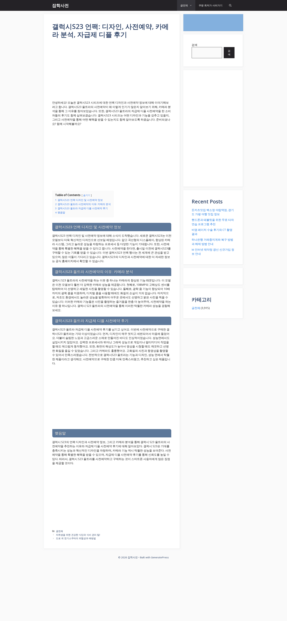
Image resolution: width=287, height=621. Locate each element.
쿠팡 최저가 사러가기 (210, 5)
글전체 (184, 5)
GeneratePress (160, 557)
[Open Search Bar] (230, 5)
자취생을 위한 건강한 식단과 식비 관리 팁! (78, 534)
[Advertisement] (111, 71)
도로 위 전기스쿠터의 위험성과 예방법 (76, 538)
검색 (194, 45)
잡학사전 (60, 5)
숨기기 (86, 195)
